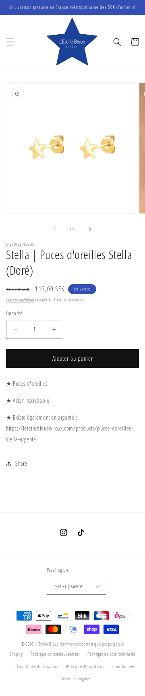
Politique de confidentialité (111, 654)
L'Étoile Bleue (47, 644)
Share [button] (21, 463)
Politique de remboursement (55, 654)
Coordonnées (124, 666)
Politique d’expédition (85, 666)
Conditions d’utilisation (38, 666)
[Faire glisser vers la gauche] (55, 229)
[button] (10, 42)
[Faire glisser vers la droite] (90, 229)
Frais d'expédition (20, 300)
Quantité (14, 313)
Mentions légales (76, 678)
